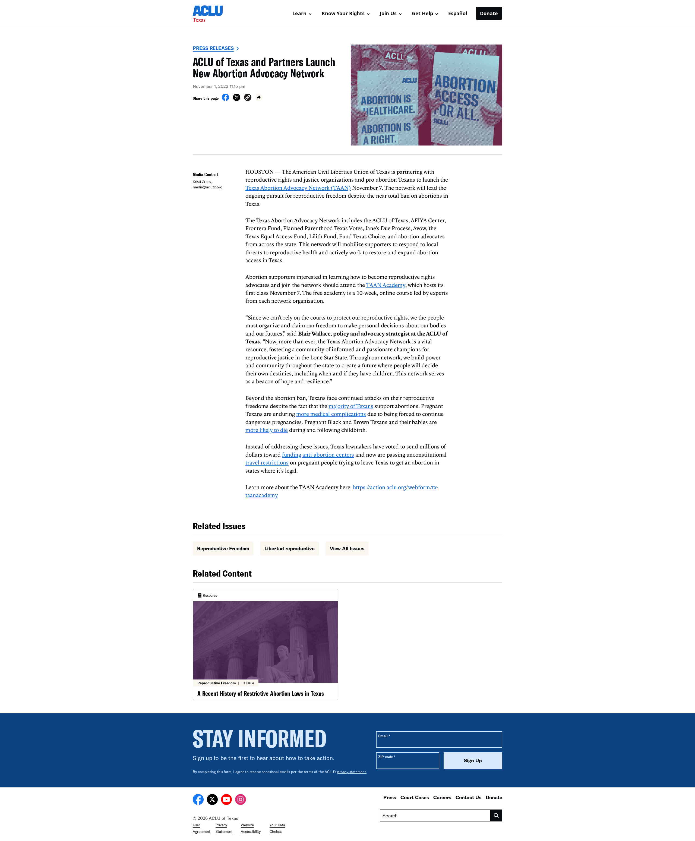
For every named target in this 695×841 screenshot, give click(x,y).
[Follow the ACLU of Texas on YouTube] (226, 800)
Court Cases (414, 797)
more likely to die (266, 429)
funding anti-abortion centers (318, 454)
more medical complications (331, 413)
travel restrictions (267, 462)
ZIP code (386, 756)
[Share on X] (236, 99)
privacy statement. (352, 772)
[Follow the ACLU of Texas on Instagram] (240, 800)
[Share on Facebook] (225, 99)
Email (384, 735)
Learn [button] (299, 13)
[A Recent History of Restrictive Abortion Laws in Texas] (265, 644)
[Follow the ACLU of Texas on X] (212, 800)
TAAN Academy (385, 284)
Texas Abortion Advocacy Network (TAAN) (298, 187)
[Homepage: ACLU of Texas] (212, 13)
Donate (489, 13)
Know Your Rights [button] (343, 13)
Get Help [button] (422, 13)
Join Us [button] (388, 13)
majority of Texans (350, 405)
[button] (247, 98)
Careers (442, 797)
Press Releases (213, 48)
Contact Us (468, 797)
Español (457, 13)
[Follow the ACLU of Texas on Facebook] (198, 800)
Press (389, 797)
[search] (496, 815)
